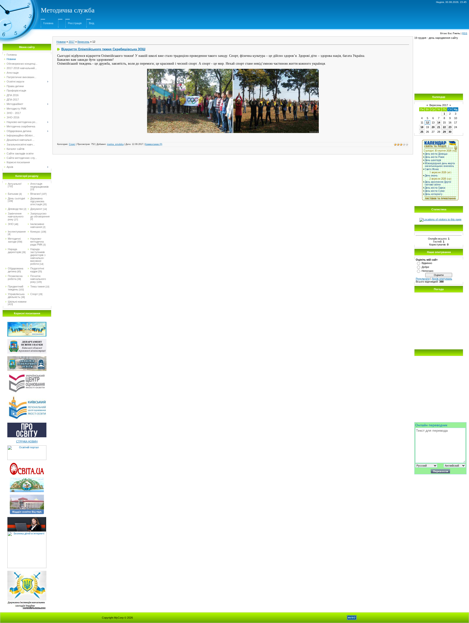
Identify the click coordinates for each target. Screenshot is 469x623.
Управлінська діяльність (16, 295)
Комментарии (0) (153, 144)
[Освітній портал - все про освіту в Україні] (26, 446)
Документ (36, 208)
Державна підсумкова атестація (37, 201)
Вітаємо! (35, 193)
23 (449, 127)
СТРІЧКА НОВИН (27, 441)
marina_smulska (115, 144)
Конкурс (35, 231)
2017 (72, 41)
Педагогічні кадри (37, 270)
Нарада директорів (14, 251)
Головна (48, 23)
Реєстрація (75, 23)
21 (438, 127)
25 (421, 131)
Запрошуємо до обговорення (40, 215)
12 (427, 122)
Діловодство (15, 208)
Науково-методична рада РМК (37, 241)
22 (444, 127)
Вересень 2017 (438, 105)
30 (449, 131)
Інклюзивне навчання (37, 225)
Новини (61, 41)
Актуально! (14, 183)
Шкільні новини (17, 301)
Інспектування (17, 231)
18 (421, 127)
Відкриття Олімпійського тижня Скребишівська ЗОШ (103, 49)
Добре (425, 267)
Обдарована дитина (15, 270)
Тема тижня (37, 286)
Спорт (34, 294)
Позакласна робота (15, 277)
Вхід (91, 23)
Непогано (427, 270)
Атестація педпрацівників (39, 185)
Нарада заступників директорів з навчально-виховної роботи (37, 256)
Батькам (13, 193)
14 (438, 122)
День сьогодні (16, 198)
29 (444, 131)
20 (433, 127)
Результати (423, 278)
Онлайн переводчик (431, 425)
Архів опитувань (442, 278)
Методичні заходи (14, 240)
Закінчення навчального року (15, 216)
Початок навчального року (38, 279)
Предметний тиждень (15, 288)
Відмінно (427, 263)
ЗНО (11, 224)
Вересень (83, 41)
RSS (464, 33)
